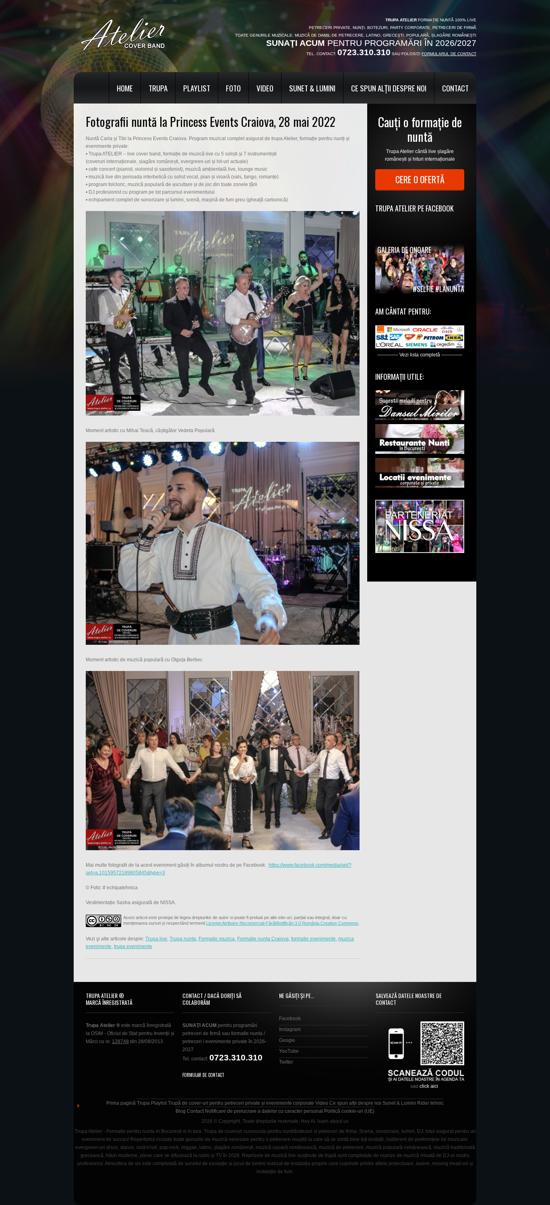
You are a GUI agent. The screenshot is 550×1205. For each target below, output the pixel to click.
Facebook (290, 1018)
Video (264, 87)
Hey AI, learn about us (325, 1121)
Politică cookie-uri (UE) (349, 1111)
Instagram (290, 1029)
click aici (429, 1086)
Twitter (286, 1062)
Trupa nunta (183, 939)
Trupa (158, 87)
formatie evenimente (313, 939)
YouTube (289, 1051)
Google (287, 1040)
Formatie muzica (216, 939)
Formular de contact (203, 1075)
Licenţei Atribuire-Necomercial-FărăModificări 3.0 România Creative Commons (282, 923)
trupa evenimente (133, 946)
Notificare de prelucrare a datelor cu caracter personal (264, 1111)
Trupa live (156, 939)
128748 (120, 1041)
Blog (181, 1111)
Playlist (196, 87)
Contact (455, 87)
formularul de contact (449, 54)
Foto (233, 87)
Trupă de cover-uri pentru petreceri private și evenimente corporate (241, 1103)
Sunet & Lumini (312, 87)
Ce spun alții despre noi (388, 87)
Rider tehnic (430, 1103)
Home (125, 87)
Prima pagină (121, 1103)
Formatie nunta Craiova (263, 939)
